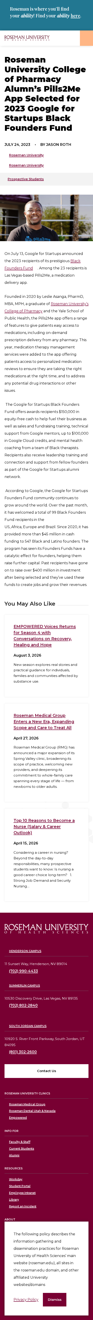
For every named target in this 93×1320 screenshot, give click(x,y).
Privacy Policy (26, 1299)
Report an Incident (22, 1206)
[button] (54, 1300)
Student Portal (19, 1186)
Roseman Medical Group (27, 1104)
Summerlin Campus (24, 985)
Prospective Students (26, 179)
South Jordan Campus (27, 1026)
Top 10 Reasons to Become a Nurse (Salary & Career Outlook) (44, 826)
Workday (15, 1179)
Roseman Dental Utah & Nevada (32, 1110)
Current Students (21, 1148)
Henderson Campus (25, 951)
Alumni (14, 1155)
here (75, 15)
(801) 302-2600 (23, 1052)
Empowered (18, 1117)
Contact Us (46, 1071)
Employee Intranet (22, 1192)
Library (14, 1199)
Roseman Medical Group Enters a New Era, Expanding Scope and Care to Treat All (44, 721)
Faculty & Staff (19, 1141)
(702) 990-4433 (23, 971)
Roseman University (26, 155)
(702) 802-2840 (23, 1005)
